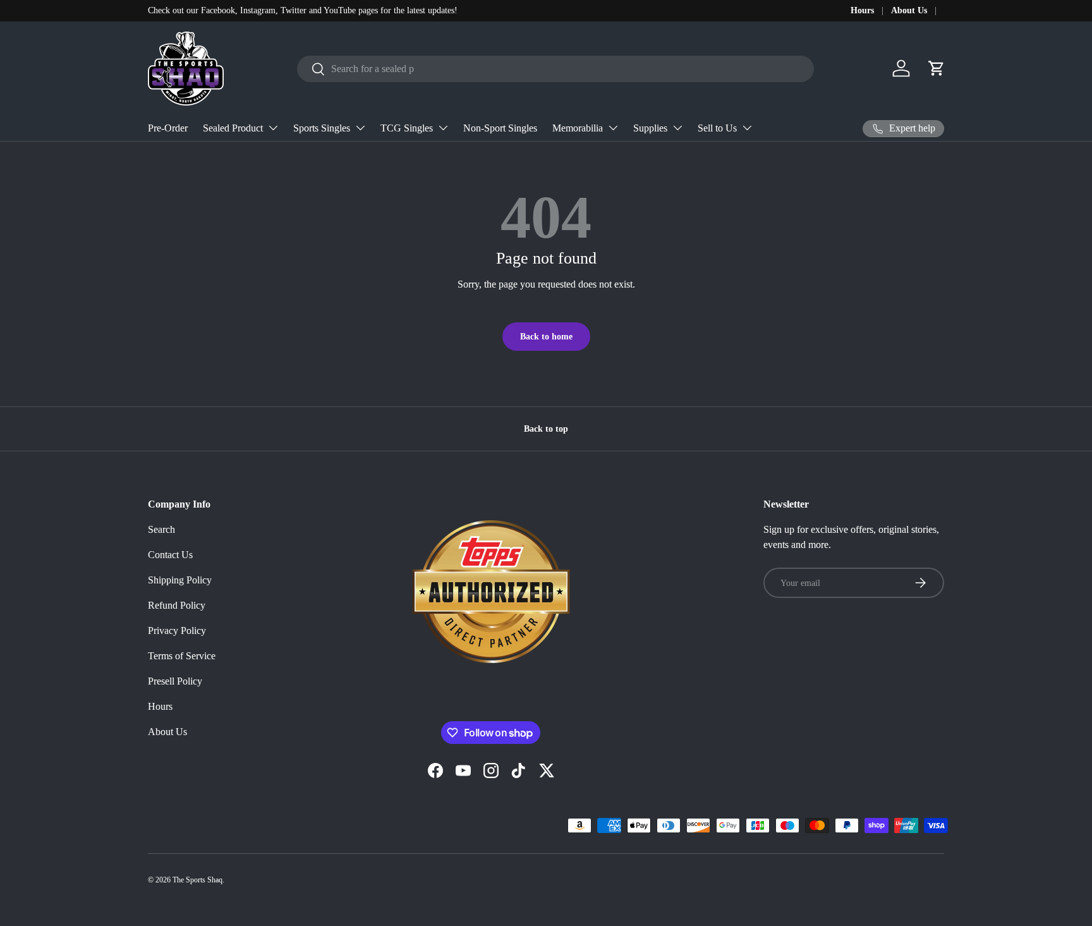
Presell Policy (175, 681)
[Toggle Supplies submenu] (677, 127)
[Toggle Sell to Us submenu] (747, 127)
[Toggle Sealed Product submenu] (273, 127)
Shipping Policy (180, 580)
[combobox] (556, 69)
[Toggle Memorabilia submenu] (613, 127)
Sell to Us (717, 128)
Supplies (650, 128)
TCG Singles (406, 128)
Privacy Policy (177, 630)
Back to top (546, 428)
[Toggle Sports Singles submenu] (360, 127)
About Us (909, 10)
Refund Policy (176, 605)
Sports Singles (321, 128)
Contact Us (170, 554)
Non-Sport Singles (500, 128)
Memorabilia (577, 128)
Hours (862, 10)
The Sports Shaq (197, 879)
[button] (936, 68)
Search (161, 529)
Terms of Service (181, 655)
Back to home (546, 336)
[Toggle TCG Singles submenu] (443, 127)
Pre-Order (168, 128)
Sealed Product (233, 128)
